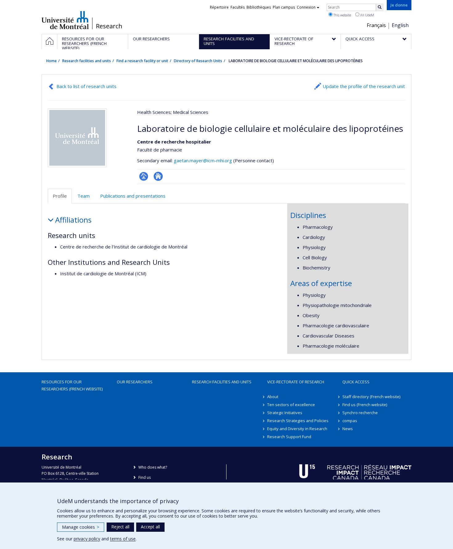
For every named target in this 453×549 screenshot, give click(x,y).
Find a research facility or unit (142, 60)
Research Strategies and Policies (298, 420)
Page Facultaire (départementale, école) (144, 176)
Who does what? (152, 467)
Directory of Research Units (198, 60)
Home (51, 60)
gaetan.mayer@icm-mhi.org (203, 160)
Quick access (355, 382)
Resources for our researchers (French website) (72, 385)
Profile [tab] (60, 196)
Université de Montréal (65, 20)
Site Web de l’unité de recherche (158, 176)
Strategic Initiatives (284, 412)
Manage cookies (80, 527)
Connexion (306, 7)
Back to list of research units (86, 86)
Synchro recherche (360, 412)
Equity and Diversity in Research (297, 428)
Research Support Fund (289, 436)
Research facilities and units (86, 60)
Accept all (150, 527)
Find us (144, 477)
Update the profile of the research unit (364, 86)
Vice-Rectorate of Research (295, 382)
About (272, 396)
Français (376, 25)
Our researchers (135, 382)
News (347, 428)
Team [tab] (83, 196)
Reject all (120, 527)
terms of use (123, 539)
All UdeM (366, 15)
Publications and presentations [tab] (132, 196)
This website (342, 15)
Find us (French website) (364, 404)
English (400, 25)
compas (349, 420)
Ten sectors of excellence (291, 404)
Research (109, 26)
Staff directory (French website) (371, 396)
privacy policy (87, 539)
